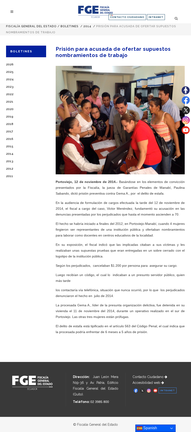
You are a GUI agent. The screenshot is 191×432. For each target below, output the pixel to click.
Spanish (149, 428)
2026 (10, 64)
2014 (87, 26)
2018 (9, 124)
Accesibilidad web (147, 383)
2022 (10, 94)
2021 (9, 101)
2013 (9, 161)
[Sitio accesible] (186, 93)
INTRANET (156, 17)
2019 (9, 116)
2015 (9, 146)
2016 (9, 139)
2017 (9, 131)
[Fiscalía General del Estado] (95, 12)
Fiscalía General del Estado (31, 26)
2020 (10, 109)
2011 (9, 176)
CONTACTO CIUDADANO (127, 17)
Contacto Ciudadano (148, 377)
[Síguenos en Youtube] (186, 133)
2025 (10, 72)
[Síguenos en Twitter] (186, 113)
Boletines (69, 26)
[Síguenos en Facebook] (186, 103)
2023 (10, 86)
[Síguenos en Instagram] (186, 123)
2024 (10, 79)
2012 (9, 168)
